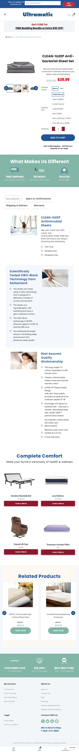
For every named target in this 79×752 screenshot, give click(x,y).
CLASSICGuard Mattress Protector (58, 615)
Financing (44, 701)
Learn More (21, 503)
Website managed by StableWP (56, 743)
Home (9, 37)
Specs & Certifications (38, 198)
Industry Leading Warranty (50, 705)
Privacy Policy (9, 721)
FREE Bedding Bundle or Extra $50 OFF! (39, 28)
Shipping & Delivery (17, 205)
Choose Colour (44, 88)
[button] (36, 90)
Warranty (39, 205)
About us (44, 689)
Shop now (20, 630)
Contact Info (45, 693)
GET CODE (68, 4)
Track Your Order (10, 693)
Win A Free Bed (9, 701)
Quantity (45, 129)
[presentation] (5, 613)
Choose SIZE (44, 108)
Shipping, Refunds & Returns (51, 709)
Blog (42, 697)
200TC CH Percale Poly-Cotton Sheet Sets (20, 615)
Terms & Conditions (11, 725)
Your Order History (10, 697)
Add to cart (58, 137)
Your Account (9, 689)
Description (13, 198)
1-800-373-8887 (50, 730)
